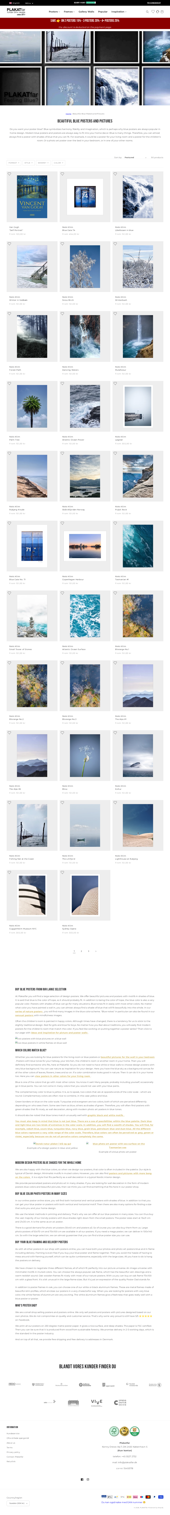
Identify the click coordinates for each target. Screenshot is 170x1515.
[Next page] (96, 951)
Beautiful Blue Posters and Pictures (88, 114)
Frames (68, 11)
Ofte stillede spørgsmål (18, 1438)
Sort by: (118, 157)
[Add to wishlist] (9, 173)
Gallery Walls (86, 11)
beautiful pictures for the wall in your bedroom (128, 1057)
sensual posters (24, 1015)
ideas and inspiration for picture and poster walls (59, 1032)
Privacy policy (13, 1452)
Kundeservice (13, 1433)
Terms (9, 1447)
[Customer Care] (157, 12)
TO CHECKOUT (154, 3)
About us (11, 1443)
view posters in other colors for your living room (63, 1076)
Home (68, 114)
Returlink (11, 1461)
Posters (54, 11)
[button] (16, 3)
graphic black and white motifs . (106, 1115)
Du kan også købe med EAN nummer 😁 (123, 1502)
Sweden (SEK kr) (16, 1503)
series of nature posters (29, 1011)
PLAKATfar (144, 1508)
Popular (102, 11)
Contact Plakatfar (15, 1457)
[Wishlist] (153, 11)
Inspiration (118, 11)
